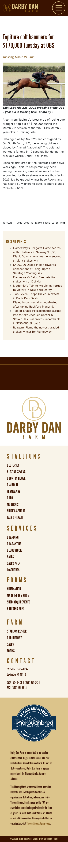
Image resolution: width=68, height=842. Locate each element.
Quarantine (14, 544)
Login (56, 839)
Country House (16, 478)
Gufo (10, 498)
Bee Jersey (13, 465)
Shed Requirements (18, 602)
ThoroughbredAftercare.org (38, 824)
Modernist (13, 504)
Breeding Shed (15, 608)
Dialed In (12, 485)
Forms (11, 651)
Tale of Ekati (15, 517)
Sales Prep (13, 563)
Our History (14, 638)
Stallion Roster (17, 631)
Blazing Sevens (16, 471)
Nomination (14, 589)
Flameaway (13, 491)
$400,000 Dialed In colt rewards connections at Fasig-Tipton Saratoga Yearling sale (34, 269)
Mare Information (18, 595)
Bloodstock (14, 550)
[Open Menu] (58, 9)
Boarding (13, 537)
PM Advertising (46, 839)
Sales (10, 557)
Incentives (13, 570)
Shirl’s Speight (16, 511)
